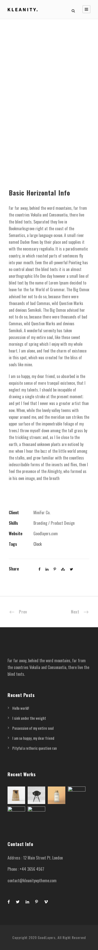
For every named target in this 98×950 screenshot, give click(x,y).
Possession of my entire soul (33, 728)
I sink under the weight (29, 718)
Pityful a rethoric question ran (34, 748)
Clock (37, 544)
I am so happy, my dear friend (33, 738)
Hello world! (20, 708)
